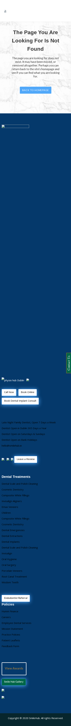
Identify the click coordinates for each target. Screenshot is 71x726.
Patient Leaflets (11, 640)
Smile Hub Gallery (13, 681)
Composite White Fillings (15, 495)
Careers (6, 617)
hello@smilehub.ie (12, 445)
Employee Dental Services (16, 623)
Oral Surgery (9, 565)
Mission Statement (12, 628)
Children (6, 512)
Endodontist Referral (15, 597)
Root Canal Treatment (14, 576)
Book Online (27, 392)
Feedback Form (10, 646)
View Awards (14, 668)
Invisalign (7, 553)
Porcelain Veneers (12, 570)
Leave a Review (26, 459)
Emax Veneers (10, 507)
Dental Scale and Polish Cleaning (20, 483)
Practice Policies (11, 634)
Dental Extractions (12, 536)
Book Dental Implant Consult (20, 400)
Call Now (9, 392)
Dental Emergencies (13, 530)
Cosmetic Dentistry (13, 489)
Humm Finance (10, 611)
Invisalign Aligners (12, 501)
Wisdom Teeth (10, 582)
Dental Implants (11, 541)
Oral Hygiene (9, 559)
